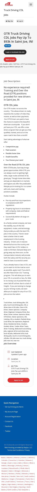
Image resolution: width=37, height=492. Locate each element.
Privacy (27, 450)
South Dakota (10, 482)
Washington (28, 484)
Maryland (4, 471)
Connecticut (12, 460)
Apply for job (10, 59)
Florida (18, 474)
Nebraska (25, 474)
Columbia (21, 460)
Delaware (29, 460)
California (31, 457)
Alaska (3, 457)
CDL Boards (4, 64)
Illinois (32, 463)
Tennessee (19, 482)
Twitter (7, 431)
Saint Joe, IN (15, 361)
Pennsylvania (20, 479)
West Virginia (13, 487)
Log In (20, 21)
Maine (11, 471)
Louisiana (4, 468)
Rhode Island (24, 468)
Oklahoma (4, 479)
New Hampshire (23, 490)
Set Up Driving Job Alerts (14, 407)
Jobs (10, 64)
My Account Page (11, 412)
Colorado (4, 460)
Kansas (25, 466)
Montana (11, 474)
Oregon (12, 479)
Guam (10, 463)
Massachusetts (14, 468)
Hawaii (31, 474)
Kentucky (19, 466)
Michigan (17, 471)
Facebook (8, 426)
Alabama (9, 457)
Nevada (12, 476)
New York (20, 476)
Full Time (16, 64)
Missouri (4, 474)
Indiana (3, 466)
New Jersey (5, 476)
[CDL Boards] (9, 4)
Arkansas (17, 457)
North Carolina (12, 490)
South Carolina (29, 476)
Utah (32, 482)
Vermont (20, 484)
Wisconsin (4, 487)
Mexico (25, 463)
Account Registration (13, 417)
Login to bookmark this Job (15, 52)
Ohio (2, 482)
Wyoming (22, 487)
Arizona (23, 457)
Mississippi (11, 466)
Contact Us (9, 421)
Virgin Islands (11, 484)
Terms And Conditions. (15, 450)
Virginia (3, 484)
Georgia (3, 463)
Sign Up (10, 21)
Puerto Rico (29, 479)
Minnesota (25, 471)
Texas (27, 482)
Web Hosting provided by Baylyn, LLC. (18, 447)
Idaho (20, 463)
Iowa (15, 463)
